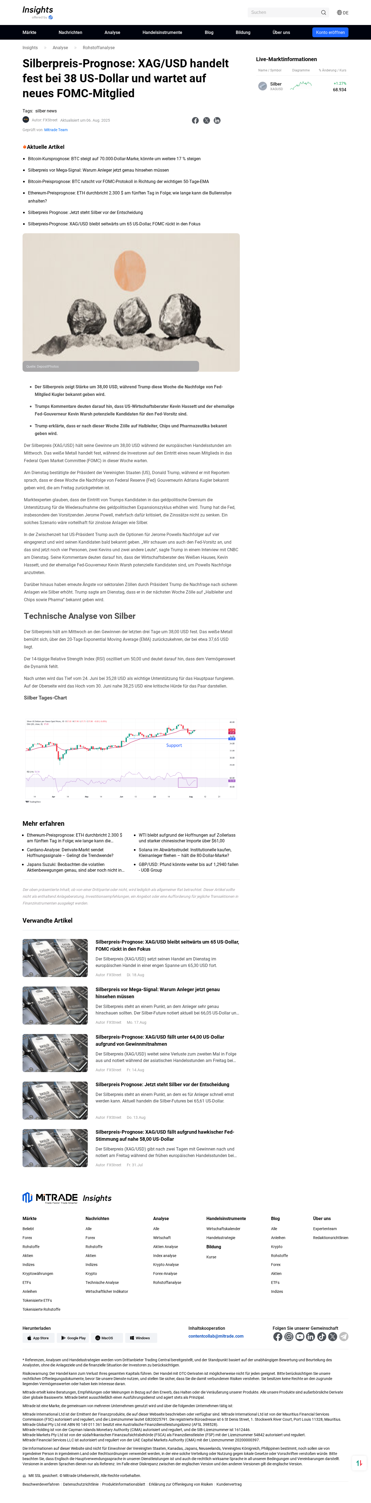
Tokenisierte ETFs (37, 1300)
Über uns (281, 32)
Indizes (28, 1264)
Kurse (211, 1257)
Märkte (29, 32)
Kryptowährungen (38, 1273)
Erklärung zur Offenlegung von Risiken (181, 1484)
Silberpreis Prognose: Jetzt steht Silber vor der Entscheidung (162, 1084)
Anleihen (30, 1291)
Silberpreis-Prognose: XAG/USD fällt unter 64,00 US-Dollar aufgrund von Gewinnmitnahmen (160, 1040)
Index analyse (164, 1255)
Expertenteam (325, 1228)
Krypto (91, 1273)
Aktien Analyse (165, 1246)
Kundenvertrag (229, 1484)
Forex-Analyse (165, 1273)
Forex (27, 1237)
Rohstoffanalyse (99, 47)
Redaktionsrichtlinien (330, 1237)
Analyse (112, 32)
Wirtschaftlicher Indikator (107, 1291)
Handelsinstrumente (162, 32)
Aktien (28, 1255)
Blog (209, 32)
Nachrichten (70, 32)
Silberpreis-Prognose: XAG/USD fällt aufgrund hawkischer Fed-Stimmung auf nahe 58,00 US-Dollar (165, 1135)
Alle (89, 1228)
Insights (30, 47)
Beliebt (28, 1228)
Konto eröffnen (330, 32)
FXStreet (45, 120)
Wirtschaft (162, 1237)
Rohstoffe (31, 1246)
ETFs (27, 1282)
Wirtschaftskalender (223, 1228)
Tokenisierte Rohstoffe (41, 1309)
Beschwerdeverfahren (41, 1484)
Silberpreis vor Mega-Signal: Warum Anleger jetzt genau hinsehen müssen (158, 993)
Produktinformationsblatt (123, 1484)
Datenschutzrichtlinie (81, 1484)
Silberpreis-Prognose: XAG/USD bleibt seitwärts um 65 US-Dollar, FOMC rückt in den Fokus (167, 945)
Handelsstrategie (220, 1237)
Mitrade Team (56, 129)
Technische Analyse (102, 1282)
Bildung (243, 32)
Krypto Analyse (166, 1264)
